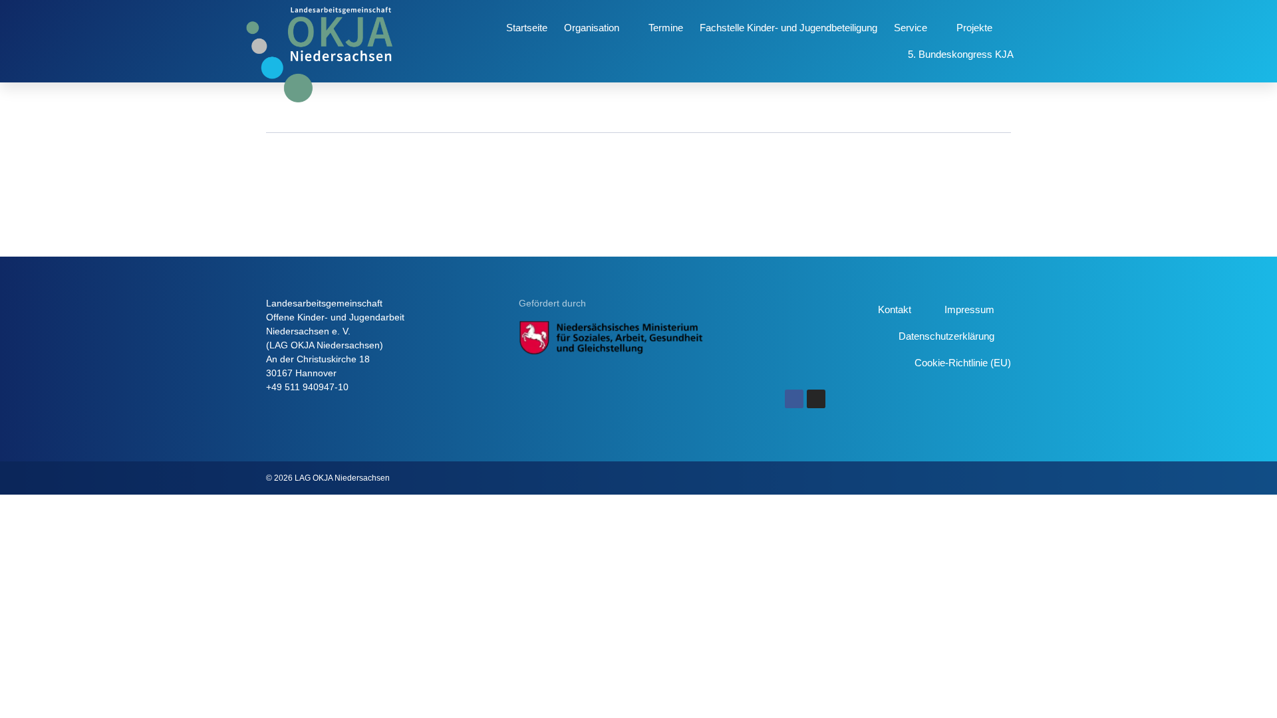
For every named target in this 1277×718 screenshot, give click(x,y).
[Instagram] (816, 399)
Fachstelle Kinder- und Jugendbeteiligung (788, 27)
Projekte (974, 27)
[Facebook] (794, 399)
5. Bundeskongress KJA (961, 54)
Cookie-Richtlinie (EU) (963, 362)
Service (910, 27)
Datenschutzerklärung (946, 336)
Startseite (526, 27)
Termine (665, 27)
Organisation (591, 27)
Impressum (969, 309)
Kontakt (894, 309)
